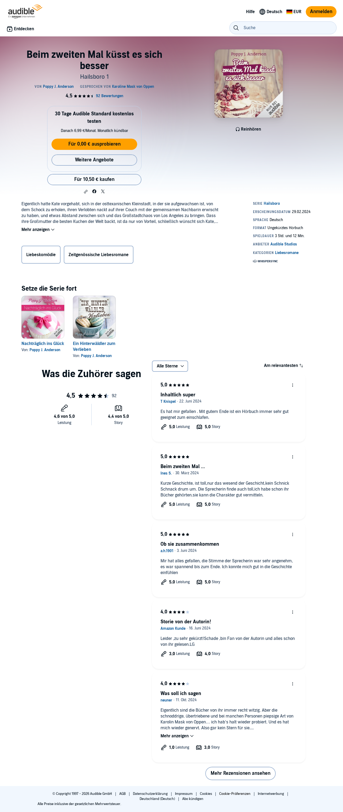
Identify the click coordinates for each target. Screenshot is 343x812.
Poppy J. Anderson (44, 350)
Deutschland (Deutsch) (158, 799)
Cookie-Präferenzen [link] (235, 794)
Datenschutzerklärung (151, 794)
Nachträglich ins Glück (42, 343)
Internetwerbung (271, 794)
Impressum (184, 794)
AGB (122, 794)
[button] (86, 191)
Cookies (206, 794)
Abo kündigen (192, 799)
